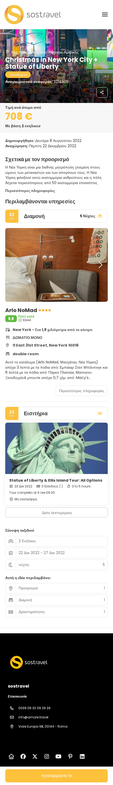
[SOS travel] (28, 662)
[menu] (104, 14)
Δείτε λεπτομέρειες (57, 512)
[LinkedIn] (82, 756)
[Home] (11, 756)
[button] (13, 265)
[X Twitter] (35, 756)
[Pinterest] (70, 756)
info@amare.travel (33, 717)
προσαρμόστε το (56, 776)
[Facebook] (23, 756)
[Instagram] (46, 756)
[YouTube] (58, 756)
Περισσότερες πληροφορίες (30, 190)
